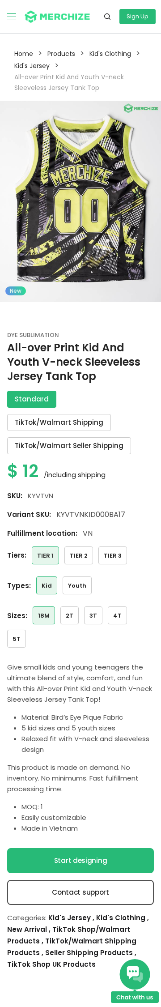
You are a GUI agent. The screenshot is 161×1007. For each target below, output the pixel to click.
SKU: (14, 495)
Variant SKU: (29, 514)
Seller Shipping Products (90, 952)
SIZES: (17, 615)
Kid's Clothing (121, 917)
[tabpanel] (80, 201)
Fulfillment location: (42, 533)
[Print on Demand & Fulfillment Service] (57, 16)
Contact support (80, 892)
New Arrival (28, 929)
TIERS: (16, 555)
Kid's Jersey (70, 917)
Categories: (27, 917)
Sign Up (137, 16)
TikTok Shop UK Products (51, 964)
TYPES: (19, 585)
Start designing (80, 860)
